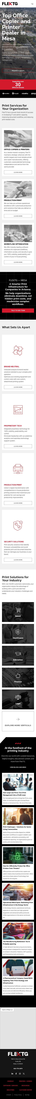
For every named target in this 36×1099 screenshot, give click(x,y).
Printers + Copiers (25, 1081)
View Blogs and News (18, 767)
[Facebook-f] (16, 1074)
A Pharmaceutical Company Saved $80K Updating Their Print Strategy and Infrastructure (18, 980)
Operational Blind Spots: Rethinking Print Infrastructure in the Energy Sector (18, 903)
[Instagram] (20, 1074)
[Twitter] (24, 1074)
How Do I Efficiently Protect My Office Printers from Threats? (16, 867)
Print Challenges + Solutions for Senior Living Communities (17, 828)
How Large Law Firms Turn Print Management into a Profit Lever (14, 793)
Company (10, 1081)
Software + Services (10, 1085)
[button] (32, 3)
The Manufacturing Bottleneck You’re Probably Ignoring (16, 942)
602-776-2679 (18, 1069)
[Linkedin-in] (12, 1074)
